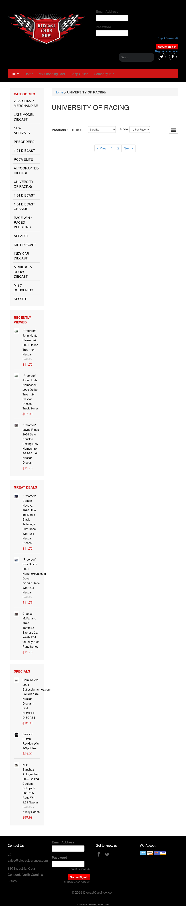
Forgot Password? (167, 38)
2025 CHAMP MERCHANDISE (26, 103)
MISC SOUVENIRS (23, 287)
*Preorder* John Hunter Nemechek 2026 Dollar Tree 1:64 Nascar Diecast (30, 345)
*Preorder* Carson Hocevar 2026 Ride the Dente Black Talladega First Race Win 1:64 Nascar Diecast (29, 519)
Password (103, 27)
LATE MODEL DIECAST (24, 116)
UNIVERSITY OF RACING (23, 184)
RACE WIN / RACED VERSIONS (23, 222)
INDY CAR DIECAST (21, 255)
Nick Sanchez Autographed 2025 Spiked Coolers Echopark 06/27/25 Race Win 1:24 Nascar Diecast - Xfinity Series (31, 788)
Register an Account (166, 51)
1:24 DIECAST (24, 150)
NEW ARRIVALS (22, 130)
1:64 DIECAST (24, 195)
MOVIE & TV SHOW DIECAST (23, 272)
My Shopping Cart (52, 73)
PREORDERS (24, 141)
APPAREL (21, 235)
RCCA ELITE (23, 159)
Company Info (104, 73)
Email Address (107, 11)
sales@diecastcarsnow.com (28, 860)
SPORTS (20, 298)
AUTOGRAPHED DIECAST (26, 170)
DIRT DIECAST (25, 244)
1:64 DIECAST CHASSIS (24, 206)
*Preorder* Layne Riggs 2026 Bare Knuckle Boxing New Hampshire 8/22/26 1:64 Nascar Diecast (31, 444)
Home (29, 73)
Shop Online (79, 73)
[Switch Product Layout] (173, 130)
